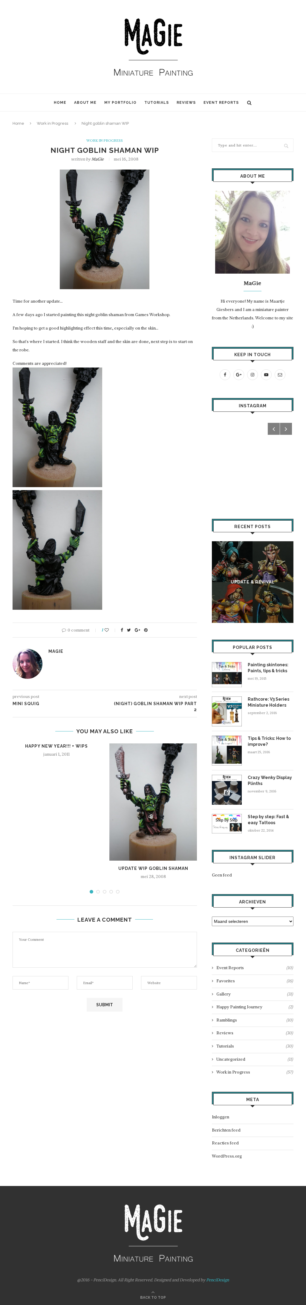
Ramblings (254, 1020)
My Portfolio (120, 102)
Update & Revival (253, 582)
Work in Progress (52, 123)
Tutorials (156, 102)
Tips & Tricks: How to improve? (269, 741)
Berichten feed (226, 1130)
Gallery (254, 994)
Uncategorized (254, 1059)
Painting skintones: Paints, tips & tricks (268, 667)
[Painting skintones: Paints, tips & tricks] (227, 664)
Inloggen (220, 1117)
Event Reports (221, 102)
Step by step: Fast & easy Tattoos (268, 819)
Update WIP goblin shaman (153, 868)
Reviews (186, 102)
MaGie (97, 159)
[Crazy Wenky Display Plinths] (227, 777)
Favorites (254, 981)
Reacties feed (225, 1143)
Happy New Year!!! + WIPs (56, 746)
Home (60, 102)
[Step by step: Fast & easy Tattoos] (227, 816)
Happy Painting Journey (254, 1007)
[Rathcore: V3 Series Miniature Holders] (227, 699)
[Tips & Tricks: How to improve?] (227, 738)
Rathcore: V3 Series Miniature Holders (268, 702)
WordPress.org (227, 1156)
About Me (85, 102)
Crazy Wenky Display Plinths (270, 780)
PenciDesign (217, 1280)
